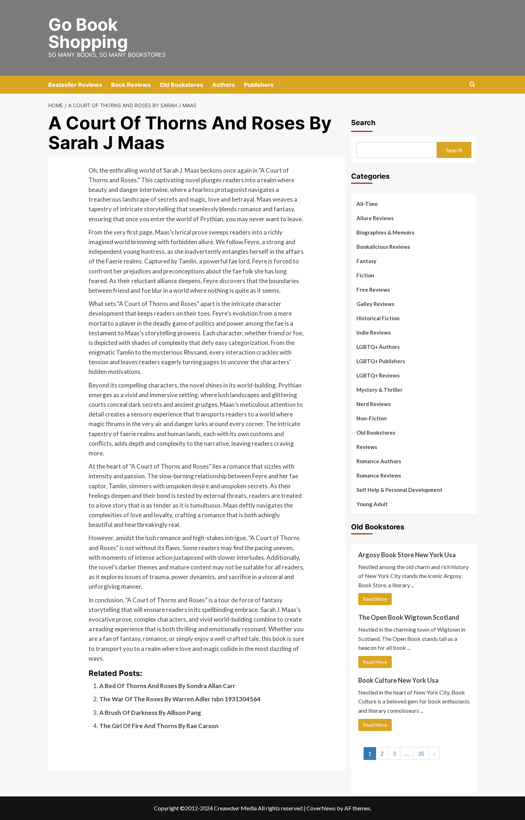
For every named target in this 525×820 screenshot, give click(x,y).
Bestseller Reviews (75, 84)
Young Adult (372, 504)
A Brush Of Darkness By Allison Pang (150, 712)
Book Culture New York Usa (398, 680)
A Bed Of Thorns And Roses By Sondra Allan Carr (167, 686)
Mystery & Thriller (379, 389)
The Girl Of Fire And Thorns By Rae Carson (159, 726)
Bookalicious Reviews (383, 246)
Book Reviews (131, 84)
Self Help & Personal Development (399, 489)
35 (421, 753)
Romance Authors (378, 461)
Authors (223, 84)
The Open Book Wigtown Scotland (408, 617)
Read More (375, 599)
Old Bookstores (181, 84)
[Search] (472, 84)
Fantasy (366, 261)
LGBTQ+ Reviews (378, 375)
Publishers (259, 84)
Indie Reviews (373, 332)
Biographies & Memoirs (385, 232)
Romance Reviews (378, 475)
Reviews (366, 447)
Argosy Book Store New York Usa (407, 555)
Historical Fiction (378, 318)
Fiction (365, 275)
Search (363, 122)
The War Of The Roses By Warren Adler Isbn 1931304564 (179, 699)
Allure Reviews (375, 218)
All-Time (367, 204)
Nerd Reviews (373, 404)
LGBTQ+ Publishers (380, 361)
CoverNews (321, 808)
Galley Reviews (375, 304)
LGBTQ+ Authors (378, 347)
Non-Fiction (371, 418)
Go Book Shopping (88, 33)
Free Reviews (373, 289)
